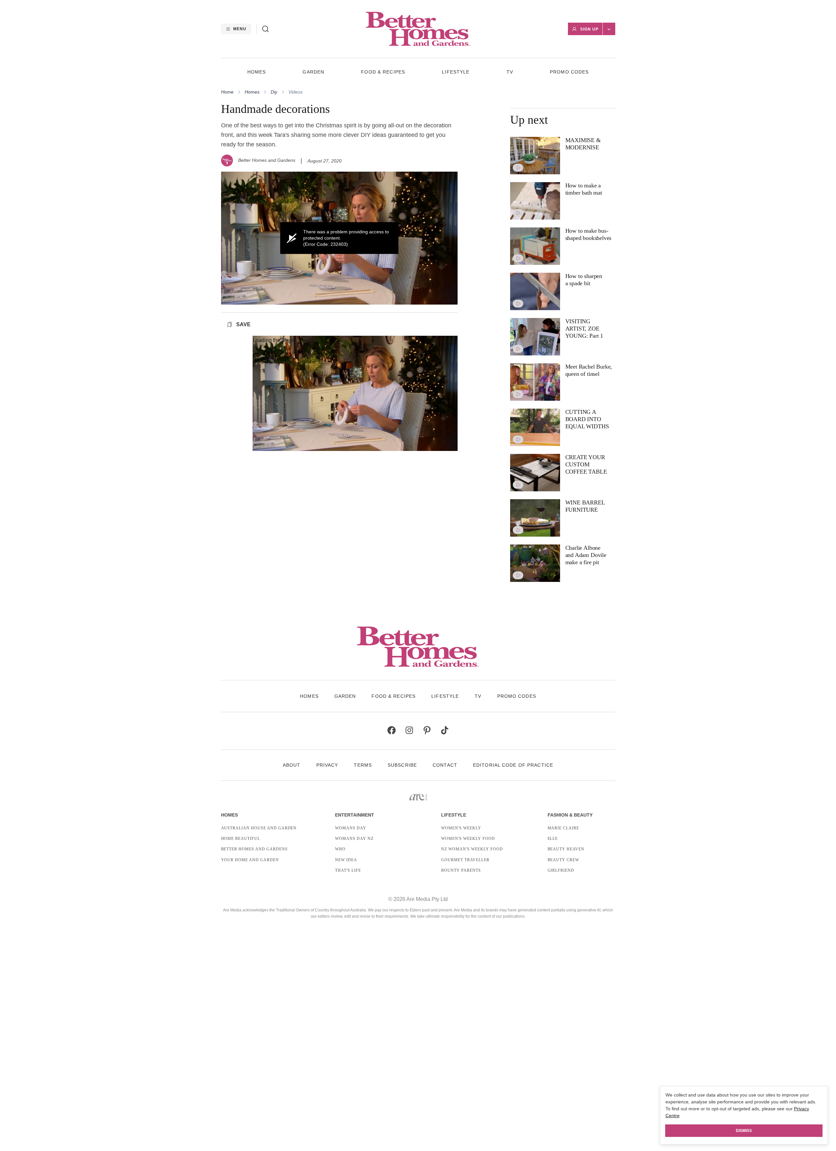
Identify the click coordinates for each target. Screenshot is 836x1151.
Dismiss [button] (744, 1130)
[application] (339, 238)
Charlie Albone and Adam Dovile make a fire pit (585, 554)
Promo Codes (569, 72)
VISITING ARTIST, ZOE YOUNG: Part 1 (584, 328)
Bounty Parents (461, 870)
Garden (313, 72)
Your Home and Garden (250, 860)
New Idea (346, 860)
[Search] (265, 29)
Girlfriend (561, 870)
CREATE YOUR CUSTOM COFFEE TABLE (586, 464)
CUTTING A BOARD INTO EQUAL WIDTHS (587, 419)
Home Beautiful (240, 838)
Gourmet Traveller (465, 860)
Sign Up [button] (589, 29)
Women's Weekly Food (468, 838)
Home (227, 92)
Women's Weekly (461, 828)
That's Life (348, 870)
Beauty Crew (563, 860)
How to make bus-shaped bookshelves (588, 234)
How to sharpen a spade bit (583, 280)
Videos (295, 92)
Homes (256, 72)
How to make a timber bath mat (583, 189)
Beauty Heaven (566, 849)
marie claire (563, 828)
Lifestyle (455, 72)
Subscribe (402, 765)
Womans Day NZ (354, 838)
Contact (445, 765)
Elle (553, 838)
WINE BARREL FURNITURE (585, 506)
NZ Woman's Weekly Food (472, 849)
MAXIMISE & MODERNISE (583, 144)
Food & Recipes (383, 72)
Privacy (327, 765)
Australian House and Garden (259, 828)
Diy (274, 92)
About (292, 765)
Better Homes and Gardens (266, 160)
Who (340, 849)
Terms (363, 765)
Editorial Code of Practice (513, 765)
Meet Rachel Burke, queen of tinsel (588, 370)
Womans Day (350, 828)
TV (510, 72)
